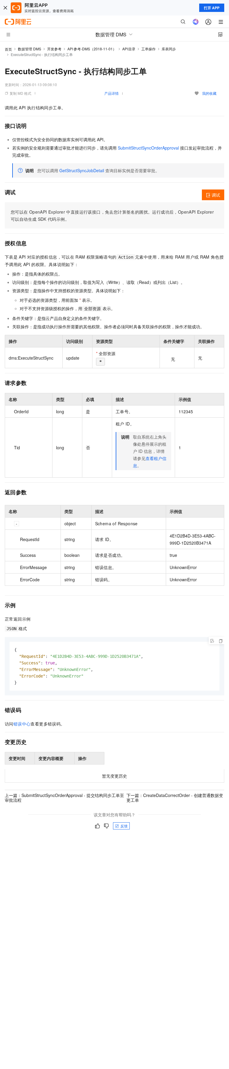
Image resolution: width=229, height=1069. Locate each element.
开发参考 (54, 48)
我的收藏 (209, 93)
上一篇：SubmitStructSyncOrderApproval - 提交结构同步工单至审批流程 (64, 797)
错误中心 (22, 724)
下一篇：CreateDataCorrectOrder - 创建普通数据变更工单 (174, 797)
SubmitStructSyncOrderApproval (148, 148)
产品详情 (111, 93)
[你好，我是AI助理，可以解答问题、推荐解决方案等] (195, 21)
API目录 (129, 48)
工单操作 (148, 48)
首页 (8, 49)
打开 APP (211, 7)
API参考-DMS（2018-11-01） (91, 48)
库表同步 (169, 48)
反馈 (124, 825)
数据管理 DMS (29, 48)
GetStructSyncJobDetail (81, 170)
